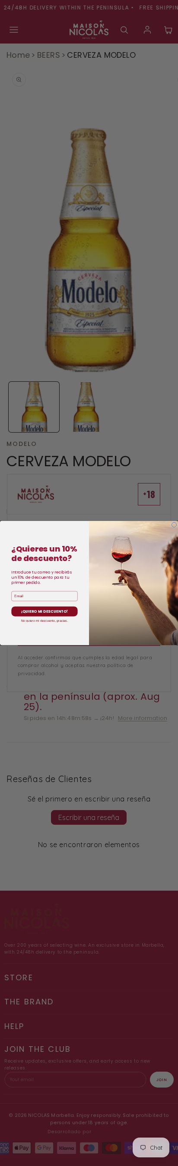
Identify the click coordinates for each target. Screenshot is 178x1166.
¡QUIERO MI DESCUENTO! (44, 611)
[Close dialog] (174, 524)
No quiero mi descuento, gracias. (44, 620)
